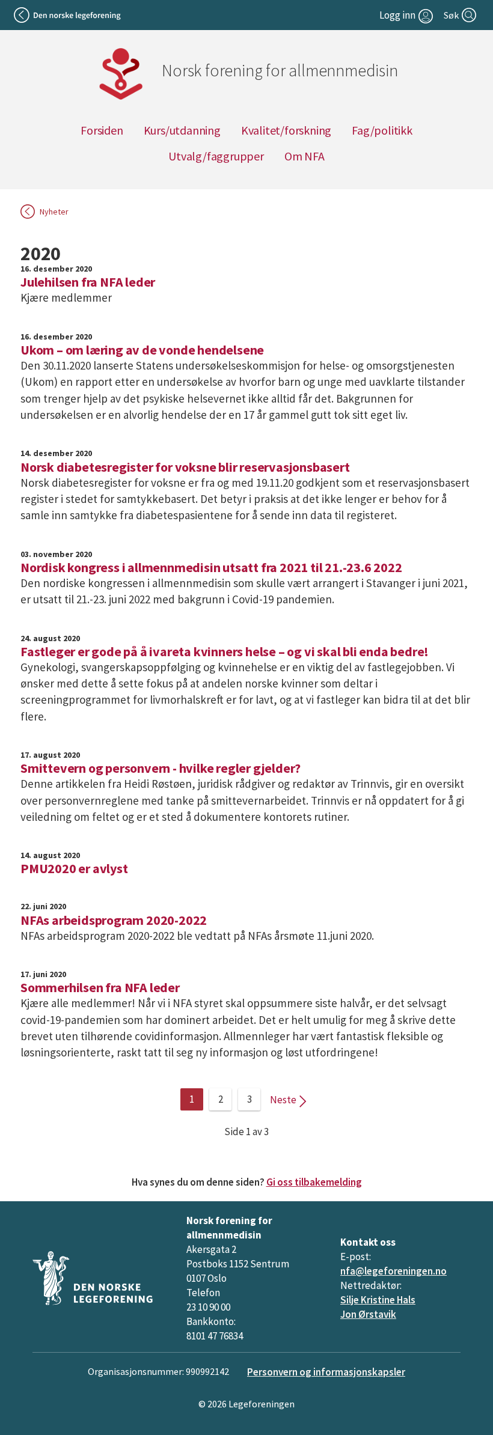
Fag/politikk (382, 130)
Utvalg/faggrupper (216, 155)
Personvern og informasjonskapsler (326, 1372)
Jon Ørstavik (368, 1314)
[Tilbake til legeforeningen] (68, 15)
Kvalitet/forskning (286, 130)
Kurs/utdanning (182, 130)
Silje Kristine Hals (377, 1299)
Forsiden (102, 130)
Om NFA (304, 155)
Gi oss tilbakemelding (314, 1182)
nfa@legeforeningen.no (393, 1271)
